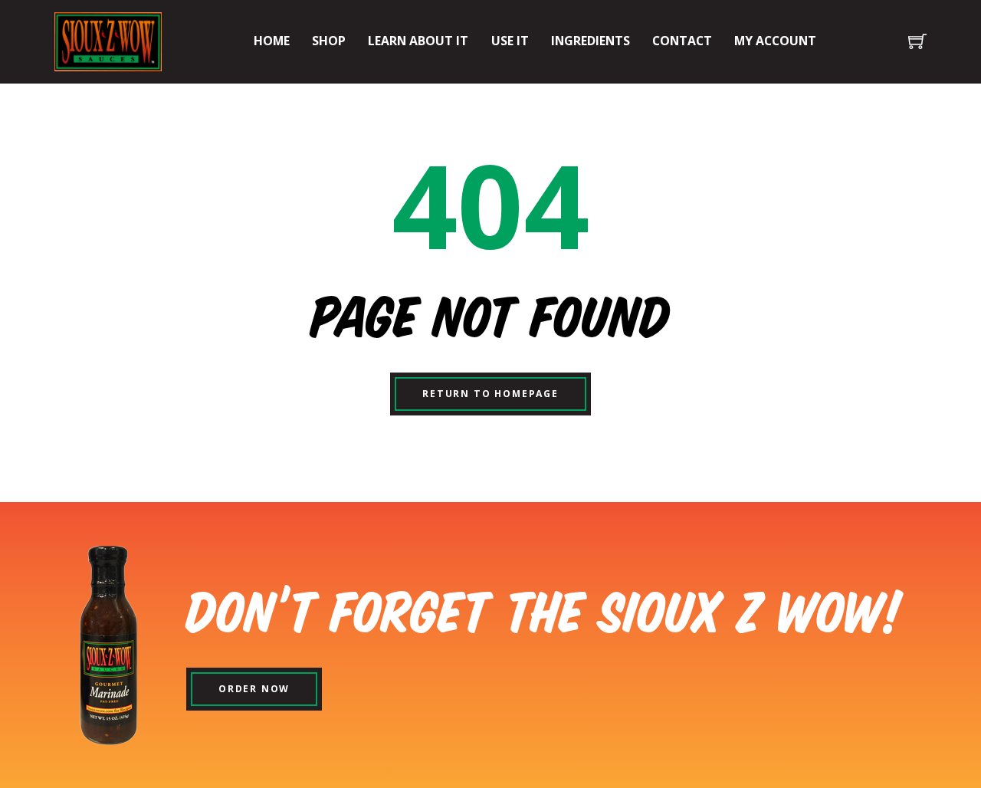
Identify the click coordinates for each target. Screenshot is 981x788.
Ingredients (590, 40)
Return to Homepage (490, 393)
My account (775, 40)
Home (272, 40)
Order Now (254, 688)
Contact (682, 40)
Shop (329, 40)
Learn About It (418, 40)
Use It (510, 40)
